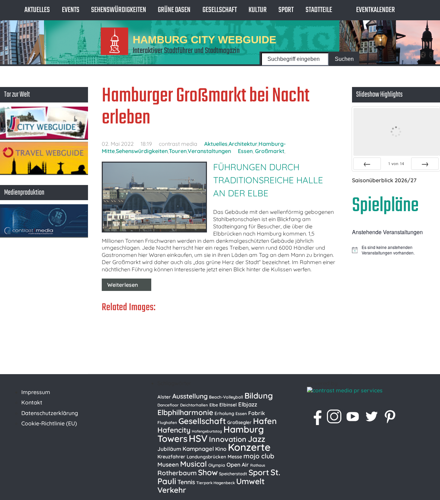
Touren (178, 151)
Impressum (35, 392)
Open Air (238, 464)
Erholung (224, 413)
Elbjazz (247, 404)
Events (70, 10)
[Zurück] (367, 163)
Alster (164, 397)
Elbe (213, 404)
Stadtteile (319, 10)
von (396, 163)
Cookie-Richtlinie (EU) (49, 423)
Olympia (216, 465)
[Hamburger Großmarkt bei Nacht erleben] (153, 198)
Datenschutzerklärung (49, 413)
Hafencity (173, 429)
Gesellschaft (219, 10)
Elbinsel (228, 404)
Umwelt (250, 481)
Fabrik (256, 413)
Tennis (186, 482)
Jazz (256, 439)
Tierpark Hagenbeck (215, 482)
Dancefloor (168, 405)
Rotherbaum (177, 473)
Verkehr (171, 490)
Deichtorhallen (194, 405)
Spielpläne (385, 205)
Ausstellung (190, 396)
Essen (245, 151)
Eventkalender (375, 10)
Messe (235, 457)
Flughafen (167, 422)
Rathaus (257, 465)
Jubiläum (169, 448)
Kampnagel (198, 448)
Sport (286, 10)
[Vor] (425, 163)
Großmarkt (269, 151)
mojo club (258, 456)
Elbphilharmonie (185, 412)
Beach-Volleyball (226, 397)
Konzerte (249, 447)
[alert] (396, 250)
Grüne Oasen (174, 10)
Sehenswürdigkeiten (118, 10)
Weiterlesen (122, 284)
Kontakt (31, 402)
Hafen (265, 421)
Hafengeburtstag (207, 431)
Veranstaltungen (209, 151)
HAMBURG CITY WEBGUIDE (204, 39)
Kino (221, 448)
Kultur (258, 10)
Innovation (227, 439)
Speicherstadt (233, 473)
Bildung (258, 396)
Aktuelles (37, 10)
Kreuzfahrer (171, 457)
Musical (193, 464)
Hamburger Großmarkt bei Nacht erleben (205, 107)
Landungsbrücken (206, 456)
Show (208, 472)
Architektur (243, 143)
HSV (198, 438)
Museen (168, 464)
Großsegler (239, 422)
